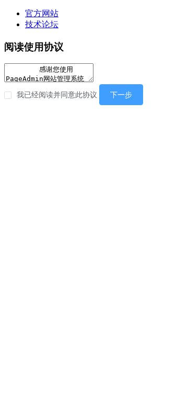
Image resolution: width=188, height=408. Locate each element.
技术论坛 (41, 24)
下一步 (121, 94)
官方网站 (41, 13)
